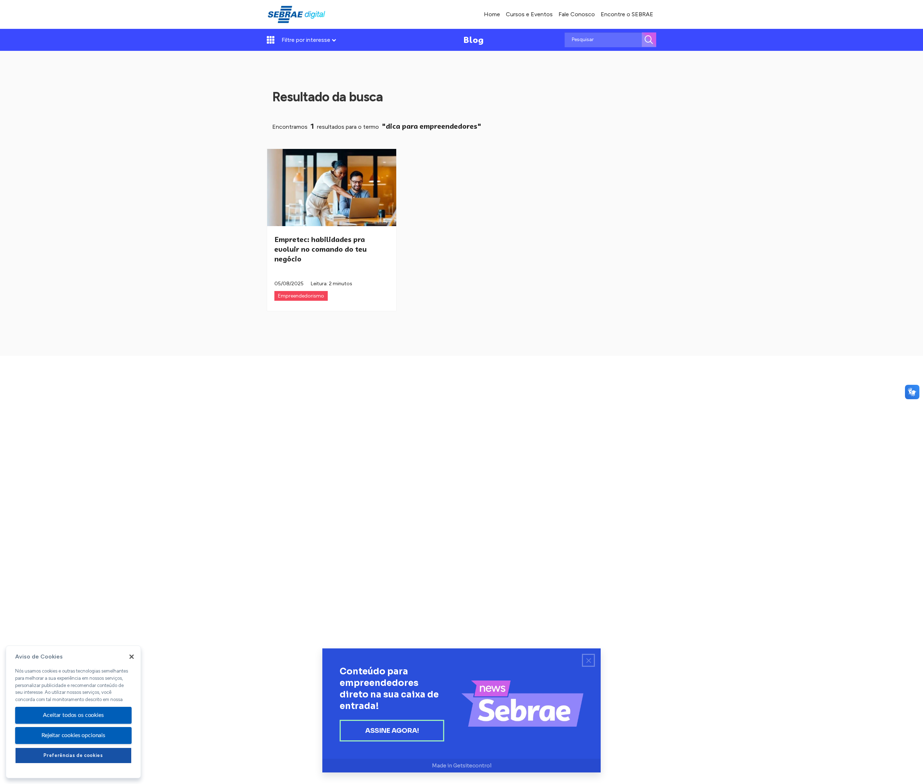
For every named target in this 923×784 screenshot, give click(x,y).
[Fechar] (132, 657)
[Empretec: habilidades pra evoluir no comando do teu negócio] (331, 187)
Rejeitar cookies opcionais (73, 735)
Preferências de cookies (73, 755)
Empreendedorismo (301, 296)
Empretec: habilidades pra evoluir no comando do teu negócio (320, 249)
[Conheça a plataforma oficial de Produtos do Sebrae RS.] (296, 14)
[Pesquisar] (649, 39)
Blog (473, 40)
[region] (73, 712)
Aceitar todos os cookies (73, 715)
